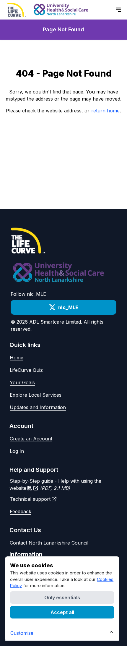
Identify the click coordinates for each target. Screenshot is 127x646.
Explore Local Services (35, 395)
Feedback (20, 511)
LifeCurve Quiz (26, 370)
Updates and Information (38, 407)
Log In (17, 451)
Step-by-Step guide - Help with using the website (55, 484)
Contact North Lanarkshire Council (49, 543)
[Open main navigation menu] (118, 10)
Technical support (30, 499)
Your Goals (22, 382)
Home (16, 358)
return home (105, 111)
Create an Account (31, 439)
